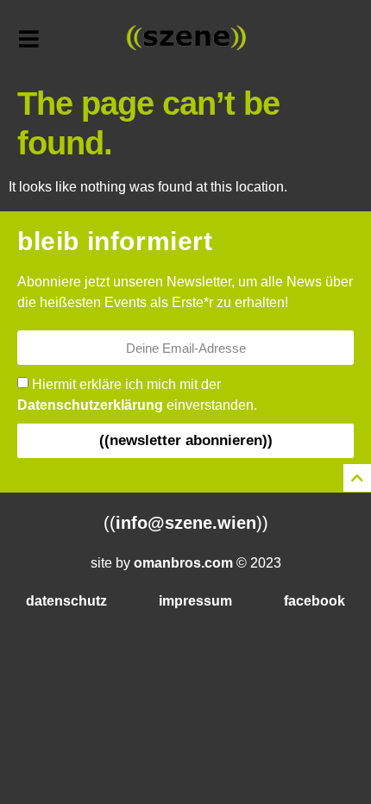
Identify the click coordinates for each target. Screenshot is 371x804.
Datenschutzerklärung (90, 405)
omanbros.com (183, 563)
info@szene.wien (186, 522)
